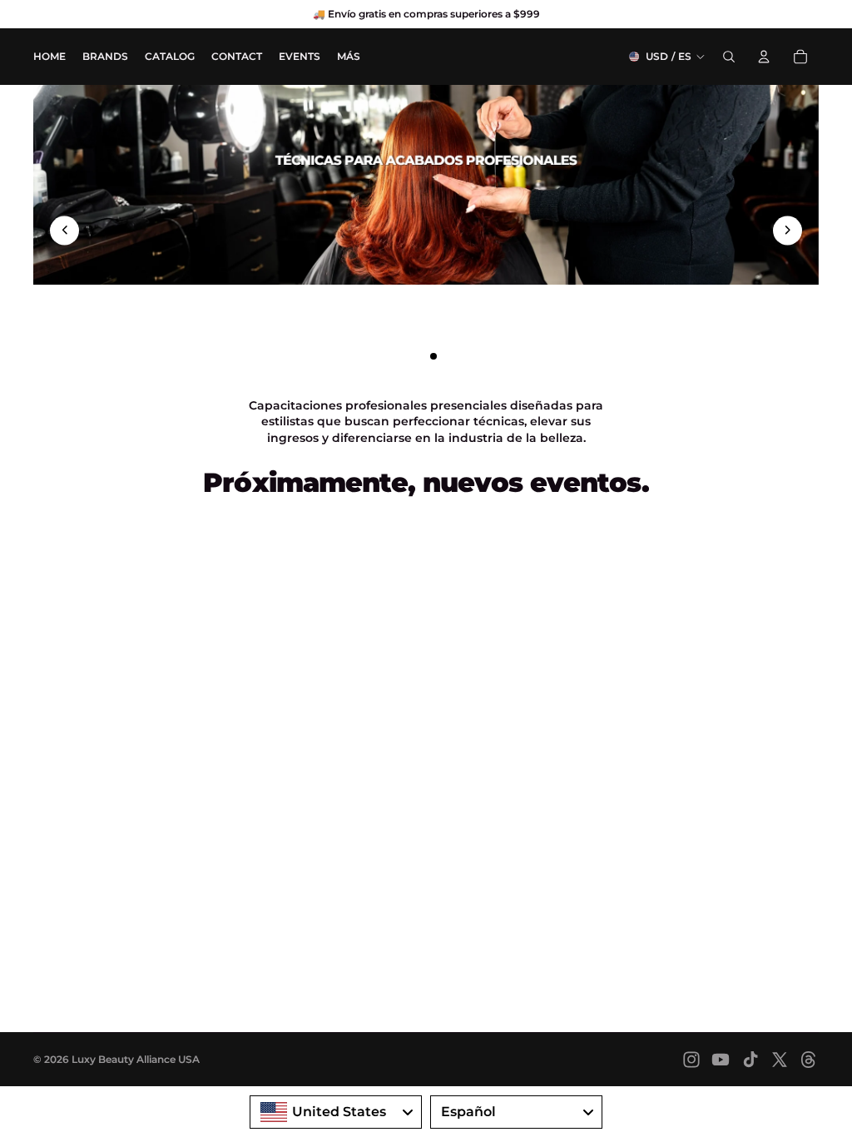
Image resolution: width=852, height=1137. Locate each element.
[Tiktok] (750, 1060)
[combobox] (336, 1112)
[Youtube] (721, 1060)
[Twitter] (780, 1060)
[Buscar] (729, 56)
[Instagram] (691, 1060)
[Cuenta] (764, 56)
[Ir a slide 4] (448, 356)
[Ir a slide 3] (433, 356)
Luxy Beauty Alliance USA (136, 1059)
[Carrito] (800, 56)
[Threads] (809, 1060)
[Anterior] (64, 230)
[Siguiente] (787, 230)
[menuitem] (349, 56)
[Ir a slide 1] (403, 356)
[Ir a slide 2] (418, 356)
